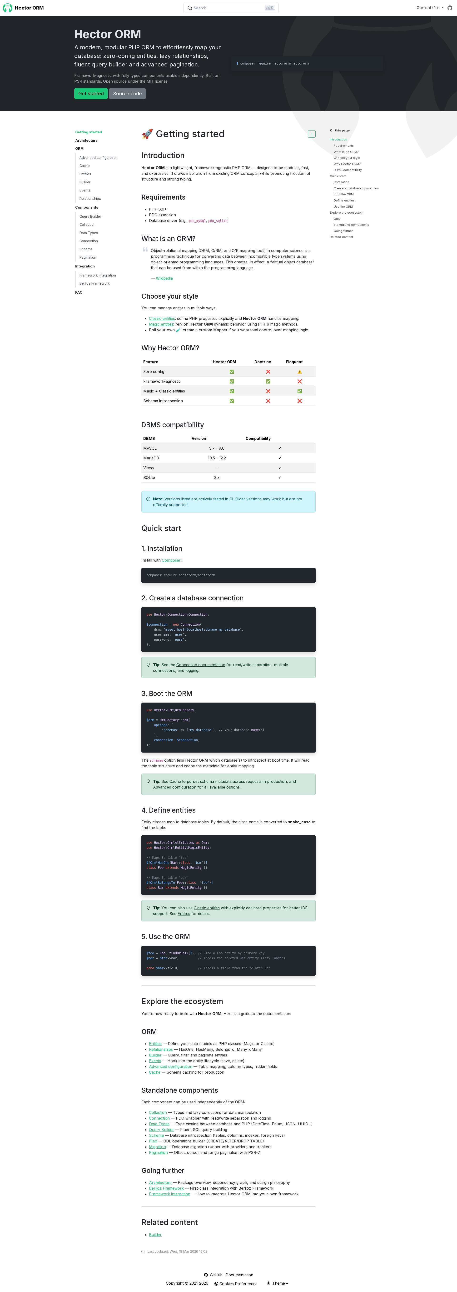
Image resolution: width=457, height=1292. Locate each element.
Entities (85, 174)
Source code (127, 93)
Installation (341, 182)
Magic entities (161, 324)
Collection (87, 224)
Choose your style (347, 158)
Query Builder (90, 216)
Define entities (344, 200)
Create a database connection (356, 188)
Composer (171, 560)
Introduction (338, 139)
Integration (85, 266)
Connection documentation (200, 664)
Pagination (87, 257)
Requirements (344, 145)
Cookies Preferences (237, 1283)
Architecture (86, 140)
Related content (341, 237)
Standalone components (351, 224)
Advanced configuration (98, 158)
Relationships (90, 198)
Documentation (239, 1274)
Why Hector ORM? (347, 164)
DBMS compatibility (348, 170)
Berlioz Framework (94, 283)
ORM (79, 148)
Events (84, 190)
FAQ (79, 292)
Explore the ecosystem (346, 212)
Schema (86, 249)
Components (86, 207)
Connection (88, 241)
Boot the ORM (344, 194)
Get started (91, 93)
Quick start (338, 176)
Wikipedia (164, 278)
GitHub (216, 1274)
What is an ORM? (346, 152)
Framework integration (97, 275)
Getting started (88, 132)
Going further (343, 231)
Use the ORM (343, 206)
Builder (84, 182)
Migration (157, 1146)
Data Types (88, 233)
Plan (153, 1141)
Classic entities (162, 318)
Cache (84, 166)
